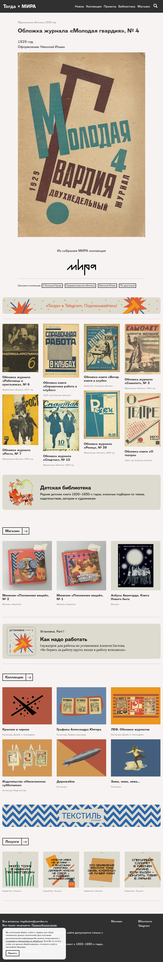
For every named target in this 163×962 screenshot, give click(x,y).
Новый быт (89, 386)
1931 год (150, 388)
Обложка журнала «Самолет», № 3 (139, 381)
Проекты (110, 6)
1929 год (50, 22)
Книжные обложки (62, 395)
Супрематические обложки (80, 285)
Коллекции (94, 6)
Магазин (144, 6)
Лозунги (17, 891)
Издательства (20, 790)
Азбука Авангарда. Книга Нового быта (130, 597)
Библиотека (126, 6)
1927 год (28, 389)
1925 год (47, 395)
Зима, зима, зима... (125, 781)
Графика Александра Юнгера (79, 729)
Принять (12, 953)
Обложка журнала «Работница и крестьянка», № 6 (16, 381)
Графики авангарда (77, 734)
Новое (79, 6)
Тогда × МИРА (19, 6)
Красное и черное (15, 729)
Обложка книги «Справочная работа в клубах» (60, 386)
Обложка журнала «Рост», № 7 (16, 452)
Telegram (144, 926)
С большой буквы (52, 285)
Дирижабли (66, 781)
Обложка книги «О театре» (139, 453)
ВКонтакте (145, 921)
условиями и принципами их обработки (24, 941)
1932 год (28, 459)
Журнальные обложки (31, 22)
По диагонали (127, 285)
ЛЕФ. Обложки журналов (130, 729)
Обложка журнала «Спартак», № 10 (57, 458)
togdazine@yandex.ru (34, 921)
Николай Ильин (107, 285)
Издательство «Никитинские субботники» (24, 783)
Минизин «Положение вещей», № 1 (80, 597)
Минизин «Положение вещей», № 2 (25, 597)
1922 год (129, 460)
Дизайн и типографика (24, 734)
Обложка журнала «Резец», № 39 (98, 446)
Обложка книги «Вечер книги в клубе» (101, 379)
